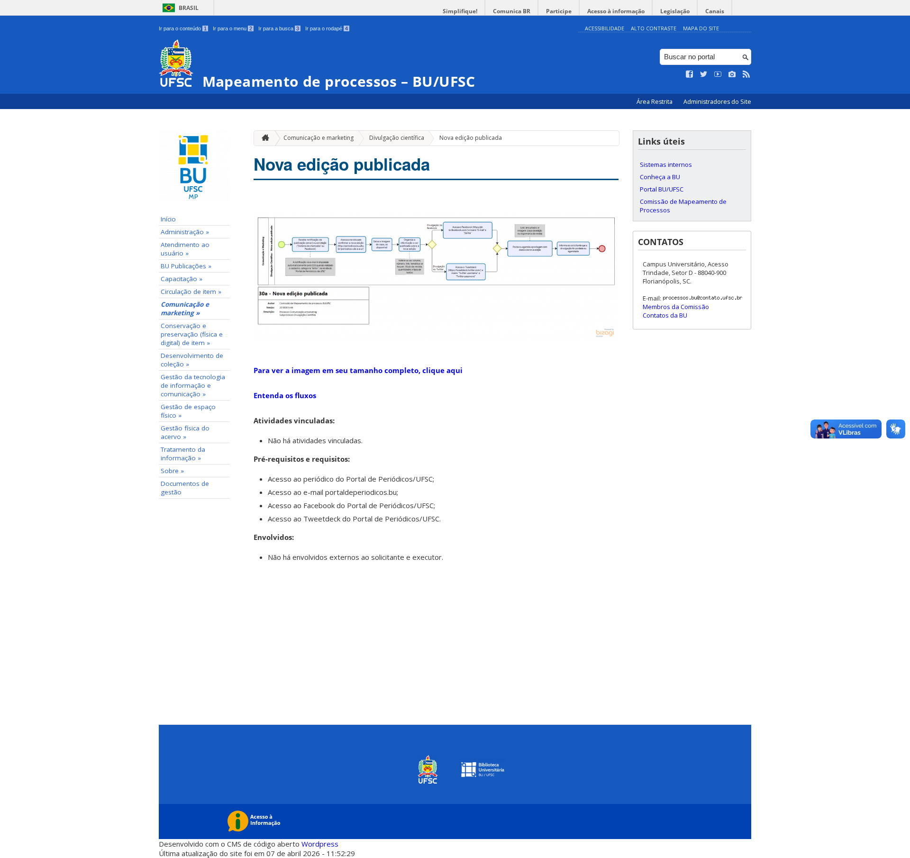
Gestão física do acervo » (185, 432)
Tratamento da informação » (183, 453)
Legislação (675, 11)
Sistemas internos (666, 164)
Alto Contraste (653, 28)
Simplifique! (460, 11)
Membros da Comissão (676, 306)
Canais (714, 11)
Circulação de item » (191, 291)
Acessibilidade (604, 28)
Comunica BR (511, 11)
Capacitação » (181, 278)
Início (168, 219)
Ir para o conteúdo (183, 28)
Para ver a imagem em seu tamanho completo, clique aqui (358, 370)
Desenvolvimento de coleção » (192, 359)
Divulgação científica (396, 138)
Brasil (189, 8)
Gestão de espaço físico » (188, 411)
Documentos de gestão (185, 487)
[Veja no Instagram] (732, 74)
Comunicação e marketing (318, 138)
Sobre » (172, 470)
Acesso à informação (616, 11)
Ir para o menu (232, 28)
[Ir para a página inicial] (263, 138)
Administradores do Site (717, 102)
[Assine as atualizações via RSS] (746, 74)
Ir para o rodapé (326, 28)
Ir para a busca (278, 28)
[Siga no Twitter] (704, 74)
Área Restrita (655, 102)
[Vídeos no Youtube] (718, 74)
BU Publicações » (186, 266)
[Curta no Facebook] (689, 74)
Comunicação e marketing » (185, 308)
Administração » (185, 232)
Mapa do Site (701, 28)
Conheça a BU (660, 177)
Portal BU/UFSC (661, 189)
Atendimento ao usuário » (185, 248)
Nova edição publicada (470, 138)
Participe (559, 11)
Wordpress (319, 844)
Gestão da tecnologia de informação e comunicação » (193, 385)
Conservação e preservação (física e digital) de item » (192, 334)
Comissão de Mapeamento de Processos (683, 205)
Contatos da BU (665, 315)
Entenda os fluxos (285, 395)
